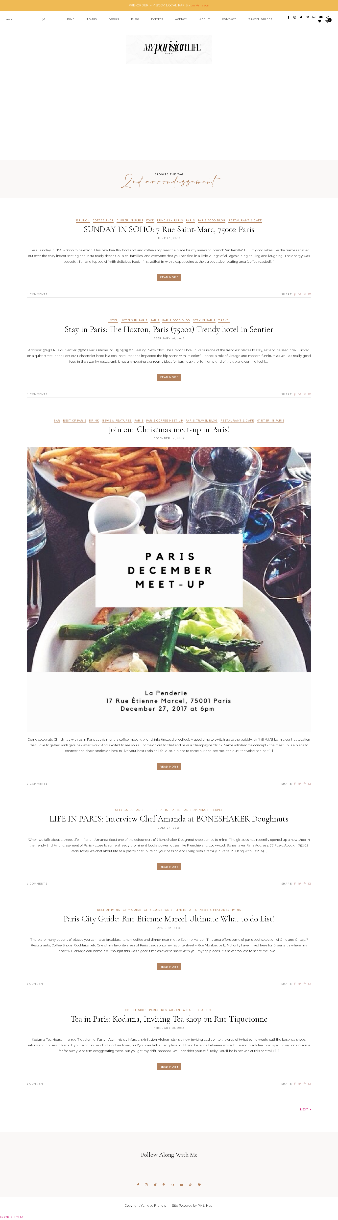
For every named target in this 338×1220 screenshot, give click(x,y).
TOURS (92, 19)
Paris (190, 220)
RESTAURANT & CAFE (245, 220)
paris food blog (212, 220)
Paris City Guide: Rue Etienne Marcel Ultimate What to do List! (169, 919)
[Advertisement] (169, 121)
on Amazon (200, 5)
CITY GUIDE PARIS (129, 810)
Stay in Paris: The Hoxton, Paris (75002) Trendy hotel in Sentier (169, 329)
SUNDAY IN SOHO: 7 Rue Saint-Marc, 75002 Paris (169, 229)
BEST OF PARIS (74, 420)
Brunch (83, 220)
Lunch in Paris (170, 220)
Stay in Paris (204, 320)
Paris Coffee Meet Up (164, 420)
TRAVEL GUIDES (260, 19)
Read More (169, 277)
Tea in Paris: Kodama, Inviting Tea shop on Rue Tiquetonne (169, 1019)
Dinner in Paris (130, 220)
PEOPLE (217, 810)
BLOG (135, 19)
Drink (94, 420)
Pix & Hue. (205, 1205)
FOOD (150, 220)
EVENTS (157, 19)
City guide (132, 910)
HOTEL (113, 320)
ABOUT (204, 19)
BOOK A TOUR (11, 1217)
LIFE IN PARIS (157, 810)
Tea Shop (205, 1010)
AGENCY (181, 19)
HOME (70, 19)
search (10, 19)
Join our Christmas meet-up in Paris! (169, 429)
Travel (224, 320)
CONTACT (229, 19)
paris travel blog (202, 420)
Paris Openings (196, 810)
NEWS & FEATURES (117, 420)
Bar (57, 420)
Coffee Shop (103, 220)
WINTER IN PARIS (271, 420)
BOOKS (114, 19)
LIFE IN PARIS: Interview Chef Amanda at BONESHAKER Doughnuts (169, 819)
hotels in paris (134, 320)
